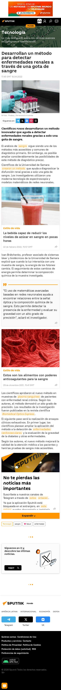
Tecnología (7, 524)
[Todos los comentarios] (4, 686)
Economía (44, 611)
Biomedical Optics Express (18, 414)
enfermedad (39, 524)
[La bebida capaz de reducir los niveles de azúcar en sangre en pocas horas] (30, 206)
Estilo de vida (11, 228)
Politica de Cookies (32, 645)
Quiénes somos (8, 636)
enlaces (43, 498)
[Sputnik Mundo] (8, 22)
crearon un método (13, 168)
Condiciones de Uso (26, 636)
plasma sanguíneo (29, 396)
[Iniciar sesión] (45, 21)
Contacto (27, 640)
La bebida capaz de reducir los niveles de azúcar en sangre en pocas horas (30, 237)
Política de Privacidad (11, 645)
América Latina (9, 611)
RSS (34, 649)
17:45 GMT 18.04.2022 (11, 76)
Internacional (28, 611)
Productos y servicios (11, 640)
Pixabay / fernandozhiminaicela (20, 115)
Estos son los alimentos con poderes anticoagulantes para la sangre (30, 377)
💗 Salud (27, 524)
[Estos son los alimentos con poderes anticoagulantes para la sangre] (30, 348)
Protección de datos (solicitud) (16, 649)
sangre (23, 146)
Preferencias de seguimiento (15, 653)
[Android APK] (10, 661)
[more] (56, 247)
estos (33, 498)
